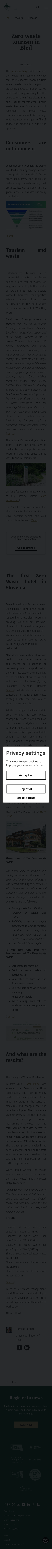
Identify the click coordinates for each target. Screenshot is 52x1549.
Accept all (26, 775)
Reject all (25, 789)
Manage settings (26, 797)
